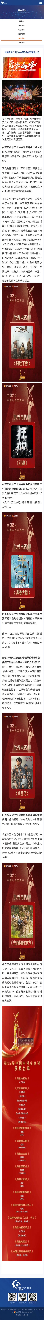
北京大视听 (21, 34)
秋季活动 (21, 25)
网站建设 (18, 1315)
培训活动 (21, 30)
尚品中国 (25, 1315)
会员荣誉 (21, 38)
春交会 (21, 21)
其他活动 (21, 42)
